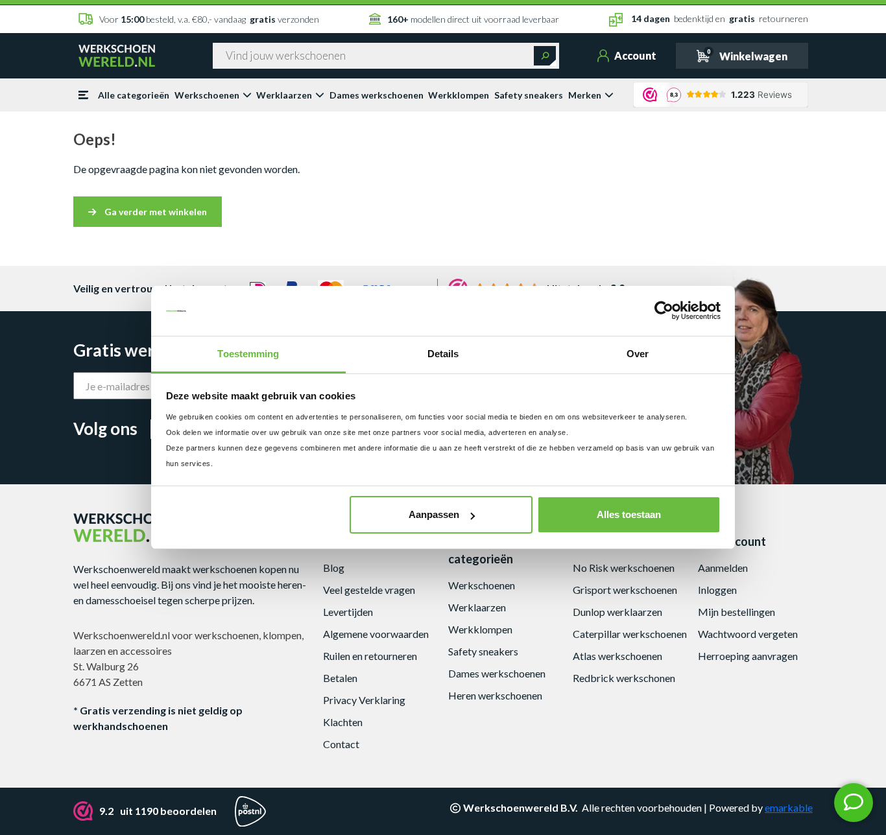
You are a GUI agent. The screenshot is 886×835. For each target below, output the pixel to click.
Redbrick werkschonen (624, 678)
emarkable (789, 807)
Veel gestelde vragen (369, 589)
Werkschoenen (206, 94)
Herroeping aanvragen (748, 656)
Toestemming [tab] (248, 353)
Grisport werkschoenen (625, 589)
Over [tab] (638, 353)
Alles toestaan (629, 514)
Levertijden (348, 612)
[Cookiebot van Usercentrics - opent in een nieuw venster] (664, 311)
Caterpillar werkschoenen (630, 634)
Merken (584, 94)
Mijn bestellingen (736, 612)
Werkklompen (458, 94)
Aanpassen (434, 514)
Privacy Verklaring (364, 700)
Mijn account (732, 541)
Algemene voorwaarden (376, 634)
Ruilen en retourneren (370, 656)
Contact (341, 744)
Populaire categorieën (480, 550)
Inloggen (717, 589)
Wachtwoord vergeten (748, 634)
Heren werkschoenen (495, 695)
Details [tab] (443, 353)
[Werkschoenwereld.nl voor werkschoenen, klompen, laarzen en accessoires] (116, 54)
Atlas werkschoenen (617, 656)
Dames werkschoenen (376, 94)
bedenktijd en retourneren (719, 18)
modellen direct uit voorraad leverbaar (473, 19)
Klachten (343, 722)
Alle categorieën (133, 94)
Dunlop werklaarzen (617, 612)
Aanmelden (723, 567)
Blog (333, 567)
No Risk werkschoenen (624, 567)
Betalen (340, 678)
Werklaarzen (284, 94)
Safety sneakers (528, 94)
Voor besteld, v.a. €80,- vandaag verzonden (209, 19)
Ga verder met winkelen (154, 211)
